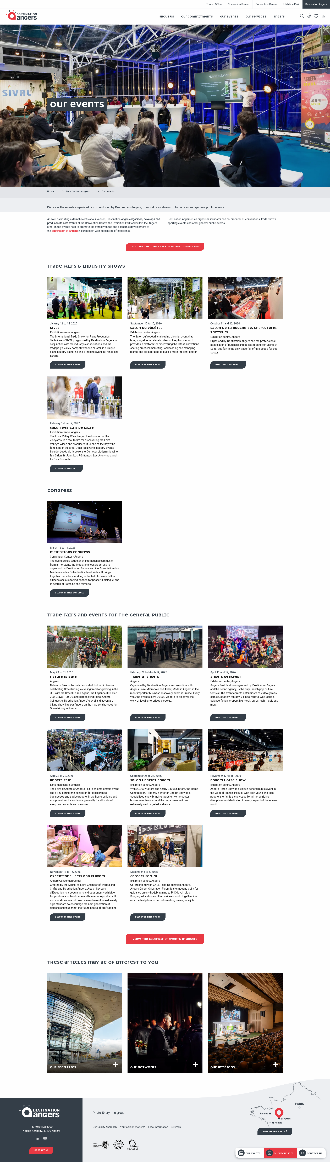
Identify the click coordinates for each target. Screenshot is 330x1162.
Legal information (158, 1127)
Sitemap (176, 1127)
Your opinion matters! (132, 1127)
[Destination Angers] (23, 15)
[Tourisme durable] (309, 18)
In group (118, 1112)
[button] (302, 16)
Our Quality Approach (105, 1127)
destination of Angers (65, 230)
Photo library (101, 1112)
